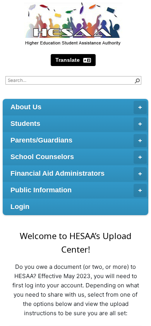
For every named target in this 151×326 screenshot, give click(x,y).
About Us (25, 107)
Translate (68, 60)
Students (25, 123)
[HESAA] (73, 24)
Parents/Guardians (41, 140)
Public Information (41, 190)
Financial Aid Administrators (57, 173)
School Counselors (42, 157)
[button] (137, 80)
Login (19, 207)
